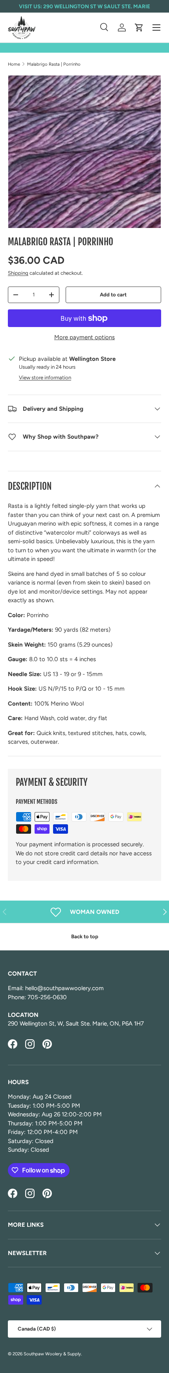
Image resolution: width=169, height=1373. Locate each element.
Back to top (84, 936)
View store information (45, 377)
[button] (139, 27)
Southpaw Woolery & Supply (52, 1353)
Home (14, 64)
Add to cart (113, 294)
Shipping (18, 273)
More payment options (84, 337)
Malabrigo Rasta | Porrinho (54, 64)
